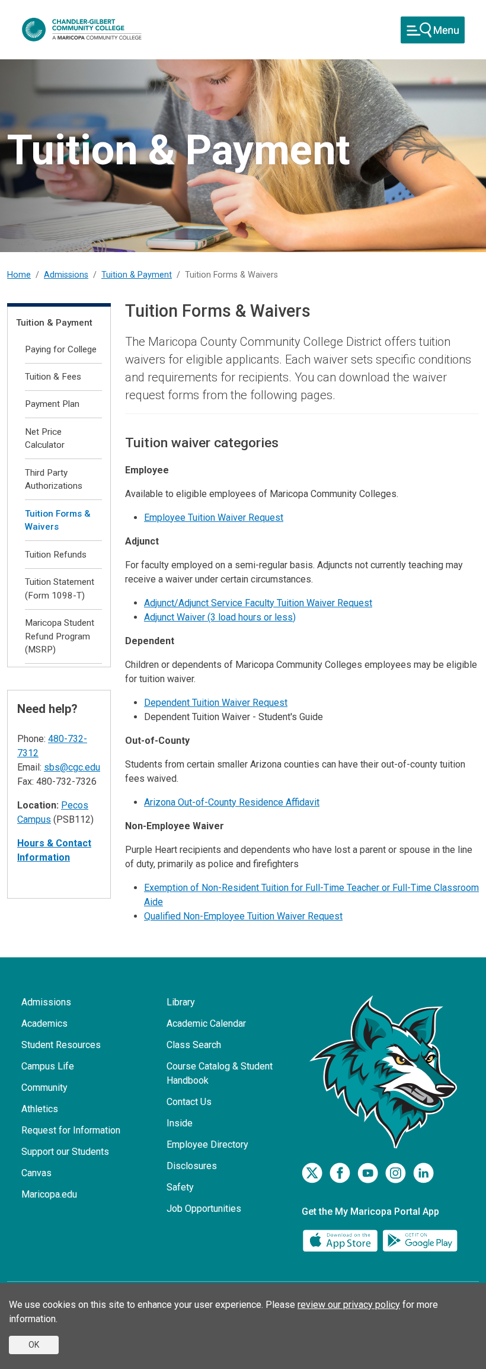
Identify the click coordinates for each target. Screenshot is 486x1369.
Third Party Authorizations (53, 479)
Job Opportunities (204, 1208)
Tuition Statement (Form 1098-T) (59, 589)
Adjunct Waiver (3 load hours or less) (220, 617)
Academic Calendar (206, 1023)
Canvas (36, 1173)
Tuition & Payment (136, 275)
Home (19, 275)
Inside (180, 1123)
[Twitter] (312, 1173)
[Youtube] (367, 1173)
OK (33, 1344)
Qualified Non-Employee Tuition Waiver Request (243, 916)
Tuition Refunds (56, 554)
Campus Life (47, 1066)
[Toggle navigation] (433, 30)
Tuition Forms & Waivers (58, 520)
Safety (180, 1187)
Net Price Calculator (45, 438)
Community (44, 1087)
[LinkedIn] (423, 1173)
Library (181, 1002)
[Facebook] (340, 1173)
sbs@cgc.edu (72, 767)
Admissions (66, 275)
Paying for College (61, 349)
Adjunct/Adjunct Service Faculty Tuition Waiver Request (258, 603)
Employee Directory (207, 1144)
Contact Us (189, 1101)
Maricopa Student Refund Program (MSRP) (59, 636)
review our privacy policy (349, 1304)
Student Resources (61, 1044)
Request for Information (70, 1130)
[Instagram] (395, 1173)
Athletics (39, 1109)
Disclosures (192, 1165)
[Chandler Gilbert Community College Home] (81, 29)
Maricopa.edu (49, 1194)
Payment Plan (52, 404)
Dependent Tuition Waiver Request (215, 702)
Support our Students (65, 1151)
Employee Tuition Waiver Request (213, 517)
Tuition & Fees (53, 376)
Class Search (194, 1044)
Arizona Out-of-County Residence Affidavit (231, 802)
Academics (44, 1023)
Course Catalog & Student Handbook (220, 1073)
